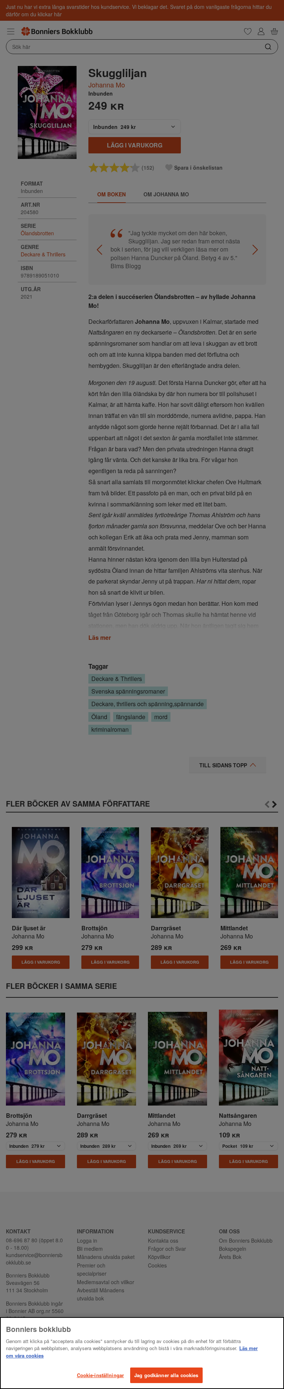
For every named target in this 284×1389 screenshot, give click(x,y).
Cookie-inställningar (100, 1375)
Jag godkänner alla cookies (166, 1375)
